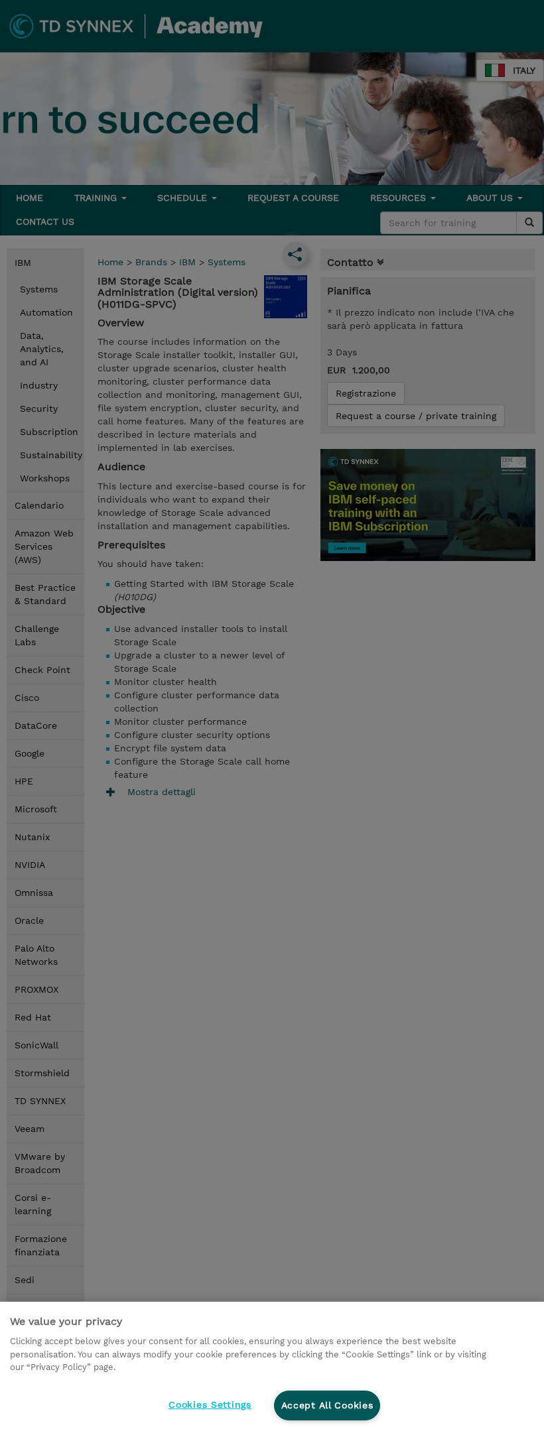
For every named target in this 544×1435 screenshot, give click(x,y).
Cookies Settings (210, 1404)
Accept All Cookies (327, 1405)
